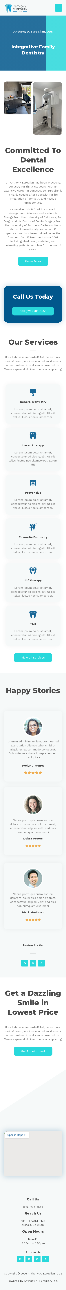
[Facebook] (20, 1259)
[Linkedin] (28, 1259)
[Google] (37, 1259)
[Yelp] (45, 1259)
